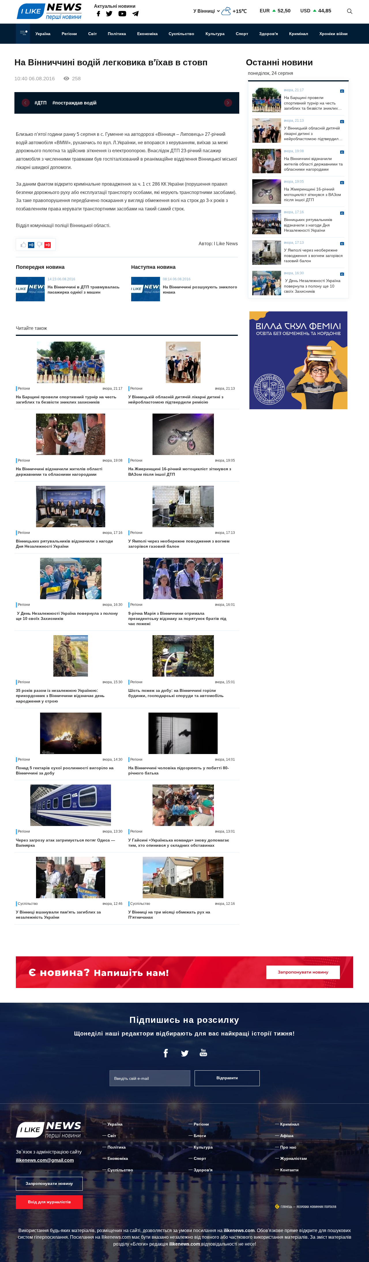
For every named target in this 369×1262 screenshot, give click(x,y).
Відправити (227, 1078)
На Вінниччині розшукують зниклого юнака (200, 289)
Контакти (289, 1170)
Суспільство (181, 33)
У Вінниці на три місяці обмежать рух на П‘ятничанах (169, 915)
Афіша (286, 1135)
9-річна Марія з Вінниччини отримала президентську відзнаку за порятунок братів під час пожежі (177, 618)
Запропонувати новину (49, 1183)
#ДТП (41, 102)
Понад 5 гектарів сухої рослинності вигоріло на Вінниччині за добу (65, 770)
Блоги (200, 1135)
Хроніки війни (333, 33)
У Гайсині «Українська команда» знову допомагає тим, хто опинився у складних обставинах (178, 843)
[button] (26, 103)
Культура (215, 33)
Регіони (69, 33)
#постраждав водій (74, 102)
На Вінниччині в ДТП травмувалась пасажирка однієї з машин (84, 289)
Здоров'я (268, 33)
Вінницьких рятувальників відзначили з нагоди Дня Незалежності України (64, 544)
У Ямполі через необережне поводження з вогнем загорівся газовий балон (178, 544)
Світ (92, 33)
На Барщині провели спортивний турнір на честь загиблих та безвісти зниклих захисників (66, 399)
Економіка (147, 33)
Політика (117, 33)
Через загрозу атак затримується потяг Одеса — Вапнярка (65, 843)
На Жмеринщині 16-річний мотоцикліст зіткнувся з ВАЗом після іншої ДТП (179, 471)
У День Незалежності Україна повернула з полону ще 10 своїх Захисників (67, 616)
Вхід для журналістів (49, 1202)
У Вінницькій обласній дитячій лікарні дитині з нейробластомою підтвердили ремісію (175, 399)
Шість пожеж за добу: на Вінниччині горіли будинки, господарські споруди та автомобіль (176, 693)
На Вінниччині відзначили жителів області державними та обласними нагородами (59, 471)
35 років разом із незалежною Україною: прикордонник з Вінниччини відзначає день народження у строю (60, 695)
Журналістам (293, 1158)
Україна (42, 33)
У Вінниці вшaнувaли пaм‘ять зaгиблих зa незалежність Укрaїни (58, 915)
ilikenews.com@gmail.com (45, 1160)
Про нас (288, 1147)
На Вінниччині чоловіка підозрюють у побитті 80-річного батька (178, 770)
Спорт (242, 33)
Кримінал (298, 33)
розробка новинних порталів (316, 1207)
